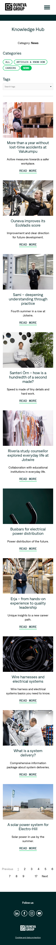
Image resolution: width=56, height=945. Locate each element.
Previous (7, 869)
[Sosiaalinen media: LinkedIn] (17, 913)
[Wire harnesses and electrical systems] (28, 655)
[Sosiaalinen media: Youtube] (39, 913)
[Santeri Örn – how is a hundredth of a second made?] (28, 351)
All (7, 62)
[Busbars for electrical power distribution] (28, 507)
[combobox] (28, 86)
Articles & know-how (30, 62)
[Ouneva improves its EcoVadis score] (28, 199)
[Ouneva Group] (16, 7)
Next (45, 876)
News (26, 68)
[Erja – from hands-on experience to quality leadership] (28, 577)
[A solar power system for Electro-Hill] (28, 803)
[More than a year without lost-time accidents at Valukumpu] (28, 121)
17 (36, 876)
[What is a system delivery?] (28, 729)
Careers (11, 68)
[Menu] (47, 7)
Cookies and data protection (28, 937)
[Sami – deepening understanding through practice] (28, 273)
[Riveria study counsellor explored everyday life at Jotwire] (28, 429)
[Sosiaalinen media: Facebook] (24, 913)
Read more (28, 171)
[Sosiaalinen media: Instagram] (32, 913)
